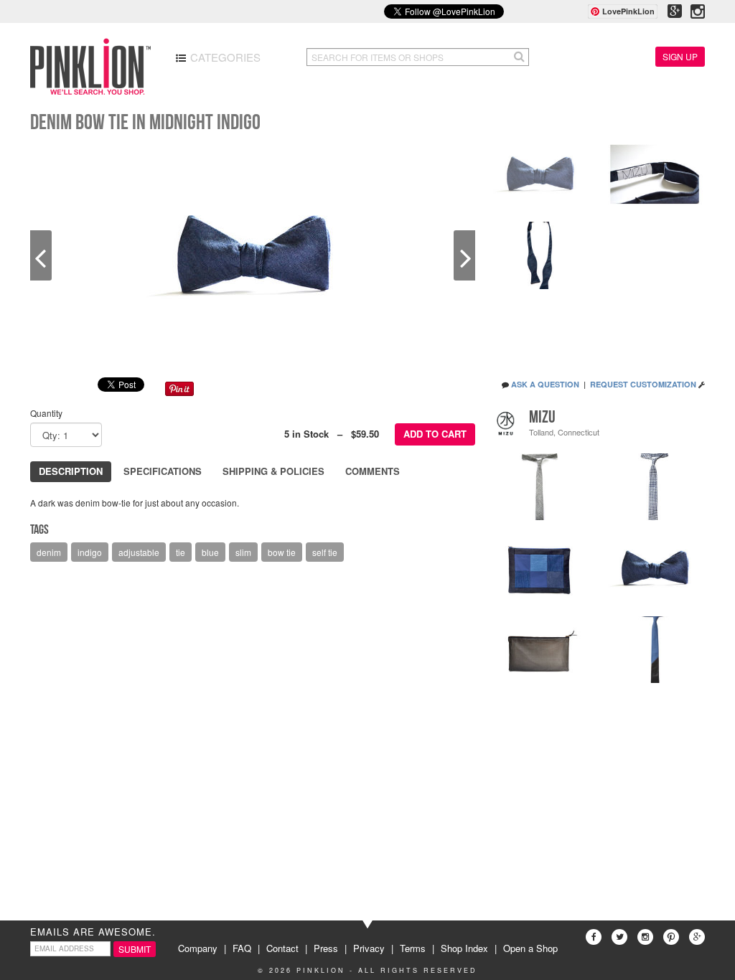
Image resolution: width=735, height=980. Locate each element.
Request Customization (643, 384)
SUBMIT (134, 949)
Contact (282, 948)
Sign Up (680, 56)
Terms (413, 948)
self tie (324, 552)
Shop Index (464, 948)
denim (49, 552)
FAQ (242, 948)
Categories (224, 57)
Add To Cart (435, 433)
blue (210, 552)
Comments (372, 471)
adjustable (138, 552)
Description (71, 471)
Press (326, 948)
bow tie (282, 552)
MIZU (542, 416)
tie (180, 552)
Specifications (162, 471)
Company (197, 948)
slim (243, 552)
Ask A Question (545, 384)
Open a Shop (530, 948)
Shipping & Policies (273, 471)
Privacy (369, 948)
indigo (90, 552)
